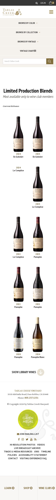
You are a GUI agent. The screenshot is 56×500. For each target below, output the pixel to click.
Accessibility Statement (33, 455)
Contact (13, 458)
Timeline (46, 451)
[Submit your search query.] (49, 61)
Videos (41, 444)
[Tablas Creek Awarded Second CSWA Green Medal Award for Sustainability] (28, 419)
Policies (12, 455)
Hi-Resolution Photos (22, 444)
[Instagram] (23, 439)
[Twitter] (28, 439)
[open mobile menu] (52, 12)
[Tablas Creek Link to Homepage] (11, 12)
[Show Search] (36, 2)
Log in (43, 2)
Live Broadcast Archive (27, 448)
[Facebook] (19, 439)
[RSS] (36, 439)
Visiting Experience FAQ (33, 458)
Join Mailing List (29, 434)
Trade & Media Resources (18, 451)
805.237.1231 (31, 397)
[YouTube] (32, 439)
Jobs (36, 451)
